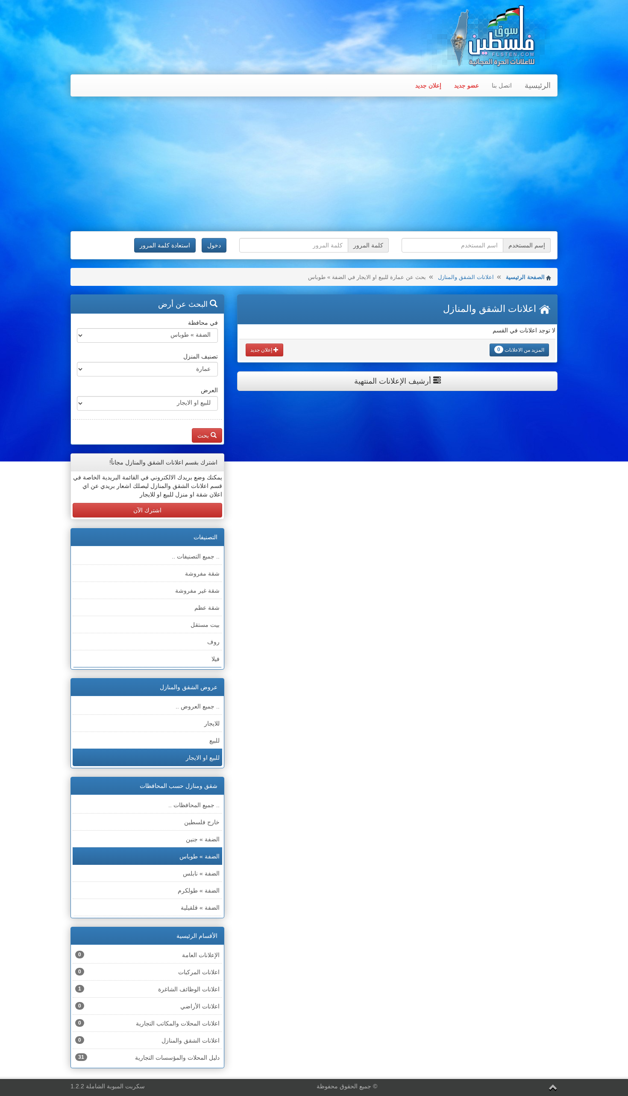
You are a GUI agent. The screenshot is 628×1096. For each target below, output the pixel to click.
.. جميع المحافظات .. (194, 805)
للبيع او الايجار (203, 757)
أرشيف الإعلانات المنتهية (393, 381)
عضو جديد (466, 85)
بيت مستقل (205, 624)
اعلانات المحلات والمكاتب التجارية (149, 1023)
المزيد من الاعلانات (520, 350)
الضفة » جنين (203, 839)
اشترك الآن (147, 510)
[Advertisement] (314, 165)
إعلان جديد (428, 85)
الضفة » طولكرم (199, 890)
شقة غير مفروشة (197, 590)
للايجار (212, 723)
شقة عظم (207, 607)
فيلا (215, 658)
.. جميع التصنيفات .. (196, 556)
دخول (214, 245)
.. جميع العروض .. (198, 706)
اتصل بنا (502, 85)
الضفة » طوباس (199, 856)
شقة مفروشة (202, 573)
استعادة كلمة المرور (165, 245)
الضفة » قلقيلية (200, 907)
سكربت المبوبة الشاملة (115, 1086)
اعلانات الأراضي (149, 1006)
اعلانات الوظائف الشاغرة (149, 989)
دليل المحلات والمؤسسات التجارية (149, 1057)
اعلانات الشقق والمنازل (466, 277)
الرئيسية (538, 85)
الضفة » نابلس (201, 873)
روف (213, 641)
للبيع (214, 740)
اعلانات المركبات (149, 972)
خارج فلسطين (202, 822)
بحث (204, 435)
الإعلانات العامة (149, 955)
